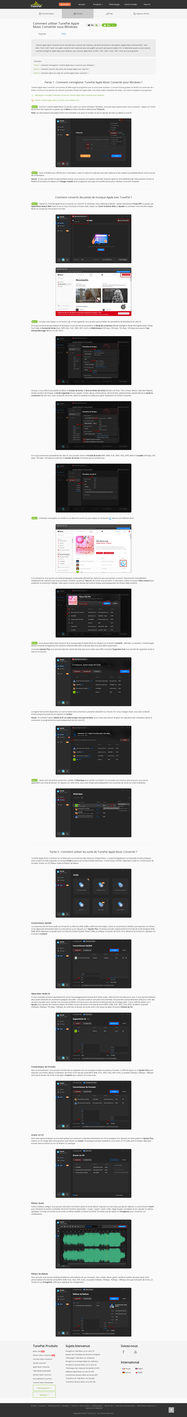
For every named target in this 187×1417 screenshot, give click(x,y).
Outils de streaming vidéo (125, 1406)
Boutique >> (44, 1395)
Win (92, 25)
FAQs (63, 33)
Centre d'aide (130, 4)
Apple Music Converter (41, 1367)
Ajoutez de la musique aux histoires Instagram (83, 1354)
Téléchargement (53, 1406)
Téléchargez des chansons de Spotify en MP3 (83, 1368)
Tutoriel (74, 1406)
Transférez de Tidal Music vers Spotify (80, 1378)
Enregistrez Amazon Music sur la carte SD (81, 1365)
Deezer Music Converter (42, 1355)
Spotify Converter (39, 1363)
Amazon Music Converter (42, 1375)
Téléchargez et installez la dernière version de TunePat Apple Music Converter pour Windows (69, 95)
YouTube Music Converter (42, 1359)
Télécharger (114, 4)
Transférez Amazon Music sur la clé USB (80, 1382)
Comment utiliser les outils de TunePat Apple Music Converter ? (64, 73)
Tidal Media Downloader (42, 1371)
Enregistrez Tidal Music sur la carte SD (80, 1351)
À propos (41, 1406)
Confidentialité (96, 1406)
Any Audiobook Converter (42, 1379)
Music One (37, 1351)
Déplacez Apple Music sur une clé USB (80, 1371)
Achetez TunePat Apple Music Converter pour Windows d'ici (57, 100)
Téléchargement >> (44, 1388)
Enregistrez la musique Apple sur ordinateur (82, 1361)
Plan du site (108, 1406)
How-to (147, 4)
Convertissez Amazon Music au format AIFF (82, 1375)
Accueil (81, 4)
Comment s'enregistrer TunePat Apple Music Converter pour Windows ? (68, 65)
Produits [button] (97, 4)
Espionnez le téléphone (94, 1408)
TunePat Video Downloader (43, 1382)
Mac (108, 25)
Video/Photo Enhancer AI (146, 1406)
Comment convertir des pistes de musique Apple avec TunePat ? (65, 69)
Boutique (64, 4)
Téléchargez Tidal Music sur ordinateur (80, 1358)
